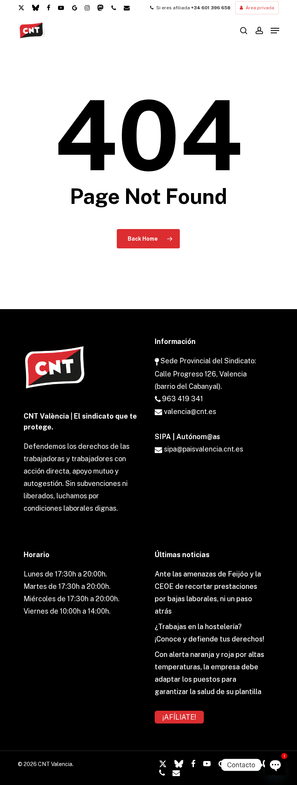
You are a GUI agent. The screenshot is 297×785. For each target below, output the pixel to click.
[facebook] (48, 7)
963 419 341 (181, 399)
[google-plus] (74, 7)
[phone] (113, 7)
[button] (275, 30)
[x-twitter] (21, 7)
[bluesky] (35, 7)
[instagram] (87, 7)
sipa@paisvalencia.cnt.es (202, 449)
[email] (127, 7)
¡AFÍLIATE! (179, 717)
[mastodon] (100, 7)
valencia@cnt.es (189, 411)
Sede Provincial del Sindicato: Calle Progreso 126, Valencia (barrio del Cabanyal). (205, 373)
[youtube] (61, 7)
